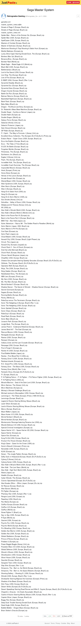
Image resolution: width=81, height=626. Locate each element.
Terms (53, 623)
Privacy (58, 623)
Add (69, 2)
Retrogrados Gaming (16, 16)
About (73, 623)
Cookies (63, 623)
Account (76, 2)
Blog (68, 623)
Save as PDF (68, 616)
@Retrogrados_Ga (31, 16)
